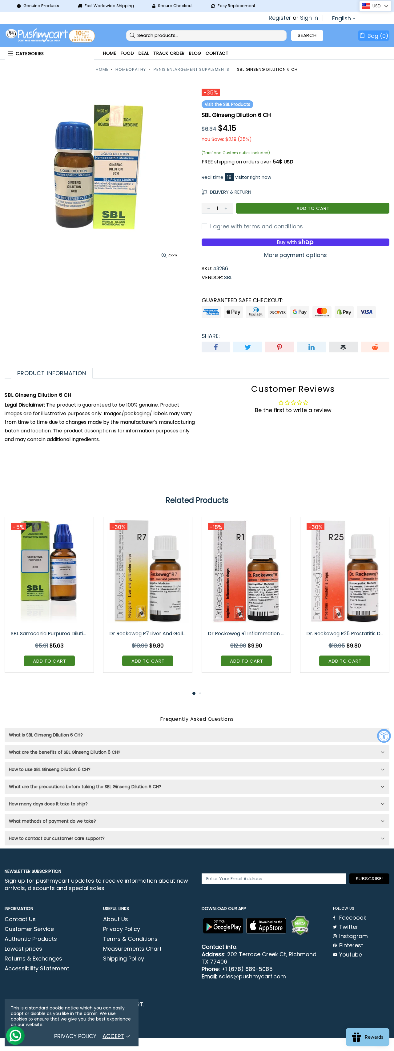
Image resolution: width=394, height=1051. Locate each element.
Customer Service (29, 929)
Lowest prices (23, 949)
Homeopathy (130, 69)
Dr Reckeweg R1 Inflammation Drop (247, 633)
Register (280, 18)
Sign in (309, 18)
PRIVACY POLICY (75, 1036)
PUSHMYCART (51, 35)
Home (102, 69)
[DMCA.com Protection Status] (300, 925)
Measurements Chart (132, 949)
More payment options (295, 255)
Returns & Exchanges (33, 958)
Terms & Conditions (130, 939)
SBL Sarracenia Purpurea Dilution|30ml (50, 633)
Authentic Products (31, 939)
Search (307, 35)
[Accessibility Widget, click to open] (384, 736)
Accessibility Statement (37, 968)
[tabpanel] (49, 599)
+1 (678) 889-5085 (247, 969)
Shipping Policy (123, 958)
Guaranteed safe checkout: (242, 300)
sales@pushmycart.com (252, 976)
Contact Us (20, 919)
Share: (211, 336)
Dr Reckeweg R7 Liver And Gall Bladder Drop (148, 633)
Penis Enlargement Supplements (191, 69)
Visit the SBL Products (227, 104)
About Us (115, 919)
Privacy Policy (121, 929)
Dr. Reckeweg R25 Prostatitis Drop (345, 633)
